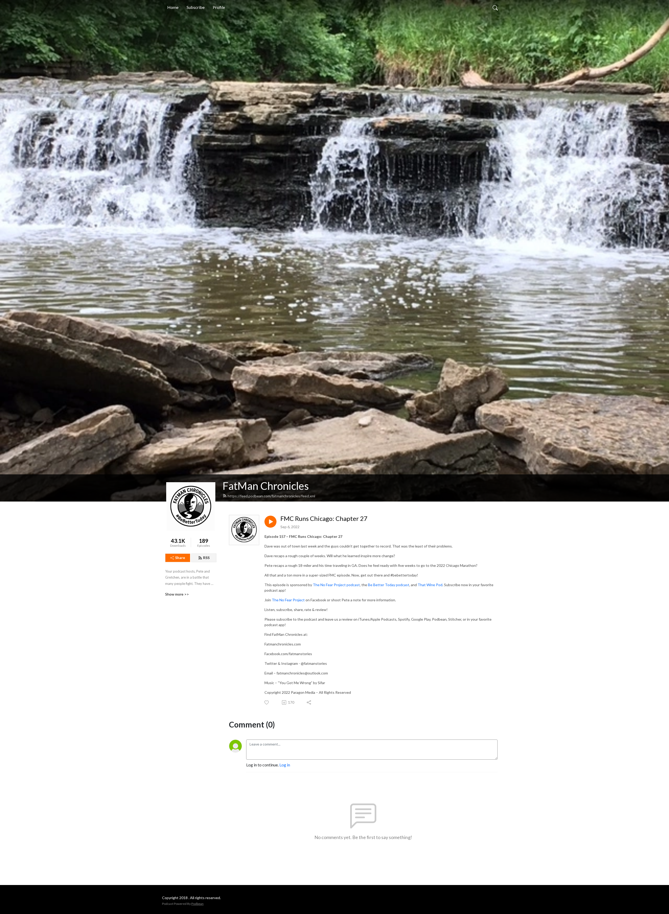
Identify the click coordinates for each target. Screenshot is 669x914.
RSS (206, 557)
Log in (284, 764)
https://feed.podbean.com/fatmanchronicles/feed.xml (271, 496)
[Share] (309, 702)
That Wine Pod (430, 585)
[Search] (495, 7)
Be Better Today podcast (388, 585)
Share (180, 557)
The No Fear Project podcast (336, 585)
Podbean (197, 904)
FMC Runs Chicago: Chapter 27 (323, 518)
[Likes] (267, 702)
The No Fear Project (288, 600)
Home (172, 7)
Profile (219, 7)
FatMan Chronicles (266, 486)
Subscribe (196, 7)
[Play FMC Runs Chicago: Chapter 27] (270, 522)
